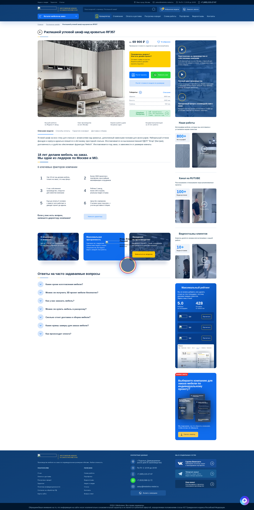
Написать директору (95, 216)
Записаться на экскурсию (144, 254)
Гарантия (54, 2)
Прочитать (206, 316)
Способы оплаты (63, 131)
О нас (40, 473)
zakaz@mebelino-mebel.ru (164, 2)
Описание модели (45, 131)
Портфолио (184, 16)
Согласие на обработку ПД (47, 490)
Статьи (61, 2)
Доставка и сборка (99, 131)
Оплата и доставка (134, 16)
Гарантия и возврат (80, 131)
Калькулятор (104, 16)
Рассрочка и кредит (153, 16)
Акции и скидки (43, 2)
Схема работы (170, 16)
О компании (118, 16)
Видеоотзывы (198, 16)
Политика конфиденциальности (49, 487)
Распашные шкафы (53, 24)
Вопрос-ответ (89, 494)
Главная (40, 24)
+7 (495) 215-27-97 (208, 2)
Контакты (211, 16)
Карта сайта (42, 494)
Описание (167, 92)
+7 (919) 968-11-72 (144, 480)
